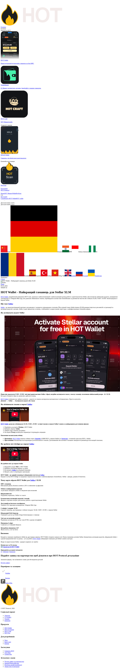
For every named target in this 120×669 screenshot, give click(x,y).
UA (4, 197)
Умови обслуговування (11, 666)
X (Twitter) (7, 617)
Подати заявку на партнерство (14, 661)
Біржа (2, 193)
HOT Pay (7, 633)
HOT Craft (7, 631)
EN (6, 197)
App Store (7, 652)
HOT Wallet (4, 297)
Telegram (5, 552)
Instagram (12, 552)
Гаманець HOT (9, 651)
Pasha (2, 284)
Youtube (6, 619)
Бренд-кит (7, 642)
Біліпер (6, 643)
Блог (19, 193)
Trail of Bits (8, 583)
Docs (6, 640)
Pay (17, 193)
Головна (3, 27)
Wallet (14, 193)
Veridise (7, 573)
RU (2, 197)
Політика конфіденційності (13, 665)
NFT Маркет (8, 193)
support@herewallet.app (11, 663)
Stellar (10, 304)
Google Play (8, 654)
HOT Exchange (9, 629)
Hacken (7, 578)
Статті (3, 279)
